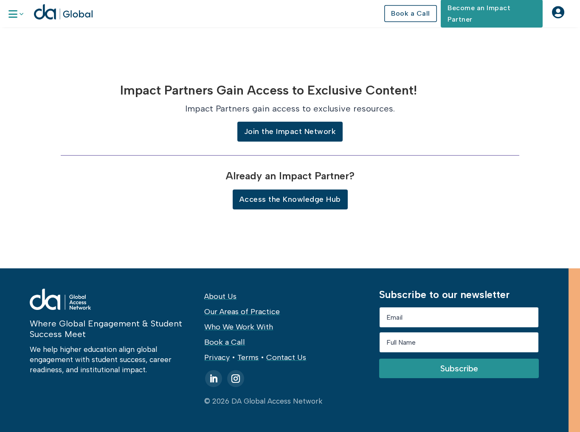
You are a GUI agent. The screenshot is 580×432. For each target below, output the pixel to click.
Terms (248, 357)
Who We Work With (238, 327)
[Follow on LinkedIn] (213, 378)
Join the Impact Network (290, 131)
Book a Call (410, 13)
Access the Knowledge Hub (290, 199)
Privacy (217, 357)
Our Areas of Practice (242, 311)
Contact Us (286, 357)
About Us (220, 296)
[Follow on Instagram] (235, 378)
